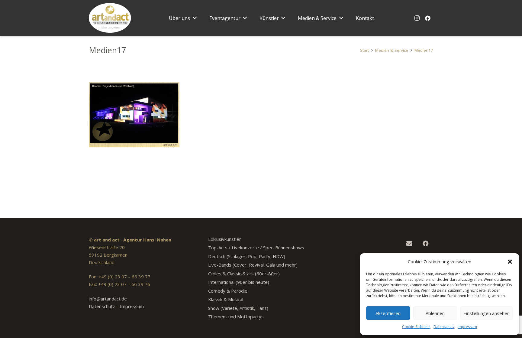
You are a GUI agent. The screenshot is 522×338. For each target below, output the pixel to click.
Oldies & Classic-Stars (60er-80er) (244, 274)
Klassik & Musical (225, 299)
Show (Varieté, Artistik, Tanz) (238, 308)
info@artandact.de (108, 299)
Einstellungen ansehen (486, 313)
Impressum (467, 326)
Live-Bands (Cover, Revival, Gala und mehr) (253, 265)
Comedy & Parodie (227, 291)
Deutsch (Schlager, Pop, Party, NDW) (246, 256)
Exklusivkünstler (224, 239)
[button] (510, 262)
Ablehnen (435, 313)
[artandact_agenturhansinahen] (110, 18)
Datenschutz (444, 326)
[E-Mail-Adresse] (409, 243)
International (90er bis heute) (238, 282)
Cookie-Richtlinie (416, 326)
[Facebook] (427, 18)
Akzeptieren (388, 313)
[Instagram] (416, 18)
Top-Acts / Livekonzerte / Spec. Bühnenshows (256, 247)
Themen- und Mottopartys (236, 316)
